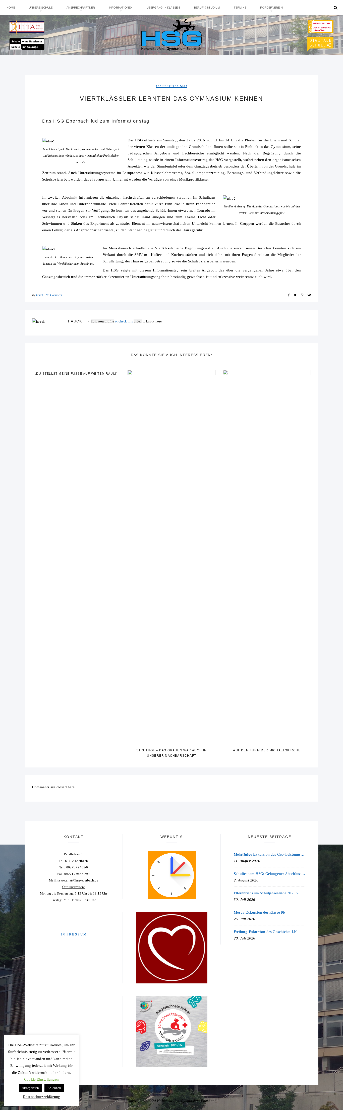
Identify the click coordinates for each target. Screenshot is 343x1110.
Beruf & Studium (207, 7)
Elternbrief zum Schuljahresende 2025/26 (267, 893)
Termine (240, 7)
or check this (112, 321)
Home (11, 7)
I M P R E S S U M (73, 934)
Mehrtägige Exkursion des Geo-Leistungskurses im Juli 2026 (269, 854)
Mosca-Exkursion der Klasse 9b (259, 912)
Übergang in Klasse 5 (163, 7)
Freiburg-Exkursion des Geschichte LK (265, 932)
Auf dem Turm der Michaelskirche (267, 750)
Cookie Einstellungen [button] (41, 1079)
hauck (39, 295)
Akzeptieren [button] (30, 1088)
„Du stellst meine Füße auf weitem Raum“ (76, 373)
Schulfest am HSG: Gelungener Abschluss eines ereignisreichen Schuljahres (269, 874)
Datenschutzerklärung (41, 1097)
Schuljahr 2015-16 (171, 86)
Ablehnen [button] (54, 1088)
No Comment (54, 295)
